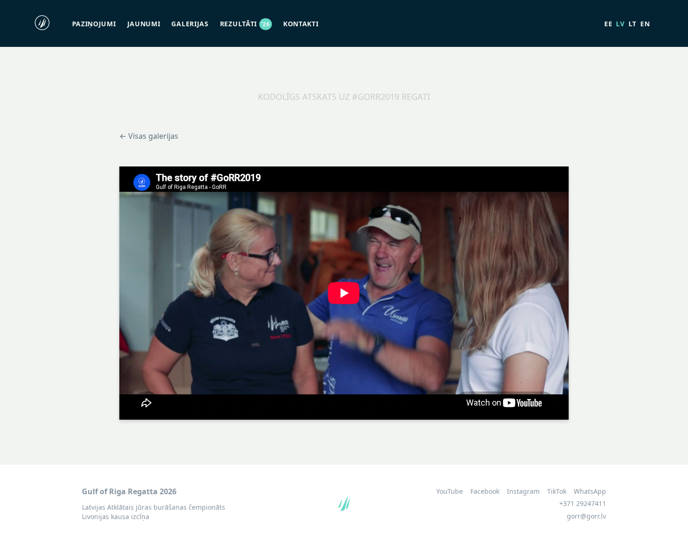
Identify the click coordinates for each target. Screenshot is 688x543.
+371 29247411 (582, 503)
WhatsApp (590, 491)
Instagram (523, 491)
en (645, 23)
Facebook (484, 491)
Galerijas (189, 23)
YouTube (449, 491)
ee (608, 23)
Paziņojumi (94, 23)
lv (620, 23)
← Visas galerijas (148, 136)
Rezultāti (245, 23)
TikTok (556, 491)
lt (633, 23)
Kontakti (301, 23)
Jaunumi (144, 23)
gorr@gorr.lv (586, 516)
